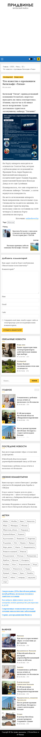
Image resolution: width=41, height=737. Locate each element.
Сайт (4, 312)
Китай (5, 577)
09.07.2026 (22, 371)
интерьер (21, 577)
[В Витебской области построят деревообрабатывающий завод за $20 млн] (9, 656)
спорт (5, 582)
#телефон (6, 569)
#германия (24, 530)
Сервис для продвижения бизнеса (17, 615)
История (19, 714)
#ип (15, 543)
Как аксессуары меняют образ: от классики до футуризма (27, 640)
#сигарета (25, 560)
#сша (35, 564)
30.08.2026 (22, 645)
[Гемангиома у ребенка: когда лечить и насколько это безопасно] (9, 401)
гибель (12, 577)
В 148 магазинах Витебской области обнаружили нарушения (27, 415)
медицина (31, 577)
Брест (22, 573)
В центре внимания (23, 682)
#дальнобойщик (9, 534)
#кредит (32, 543)
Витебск (30, 573)
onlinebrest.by (32, 218)
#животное (20, 538)
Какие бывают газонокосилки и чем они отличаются (28, 366)
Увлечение (20, 636)
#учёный (6, 573)
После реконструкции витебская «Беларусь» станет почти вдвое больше (26, 431)
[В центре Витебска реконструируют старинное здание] (9, 719)
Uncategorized (7, 77)
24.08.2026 (22, 404)
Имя (3, 296)
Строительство (21, 700)
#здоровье (7, 543)
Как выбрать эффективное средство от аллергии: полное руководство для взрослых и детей (20, 602)
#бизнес (24, 526)
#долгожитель (8, 538)
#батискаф (11, 222)
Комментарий (8, 269)
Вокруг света (19, 77)
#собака (6, 564)
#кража (23, 543)
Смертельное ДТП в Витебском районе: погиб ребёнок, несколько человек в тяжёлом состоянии (19, 593)
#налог (17, 547)
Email (4, 304)
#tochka (14, 521)
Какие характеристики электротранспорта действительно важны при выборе (27, 350)
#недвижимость (29, 547)
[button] (2, 59)
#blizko (5, 521)
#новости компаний (10, 551)
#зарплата (31, 538)
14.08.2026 (22, 357)
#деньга (21, 534)
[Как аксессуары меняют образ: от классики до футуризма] (9, 640)
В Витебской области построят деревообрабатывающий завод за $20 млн (28, 656)
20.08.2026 (22, 420)
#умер (27, 569)
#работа (6, 560)
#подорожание (8, 556)
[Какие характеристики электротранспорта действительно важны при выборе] (9, 350)
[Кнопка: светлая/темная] (31, 59)
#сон (14, 564)
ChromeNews (32, 732)
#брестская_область (10, 530)
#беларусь (14, 526)
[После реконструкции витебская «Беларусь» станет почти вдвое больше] (9, 432)
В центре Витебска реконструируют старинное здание (25, 719)
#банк (5, 526)
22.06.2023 (7, 87)
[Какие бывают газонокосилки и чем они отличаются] (9, 366)
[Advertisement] (20, 32)
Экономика (32, 651)
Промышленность (22, 651)
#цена (14, 573)
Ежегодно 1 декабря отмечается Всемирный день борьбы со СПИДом (19, 485)
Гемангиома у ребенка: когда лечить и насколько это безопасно (28, 399)
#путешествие (31, 556)
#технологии (17, 569)
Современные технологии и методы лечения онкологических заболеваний (18, 610)
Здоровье (20, 667)
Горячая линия (21, 684)
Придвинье (20, 5)
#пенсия (23, 551)
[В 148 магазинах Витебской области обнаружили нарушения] (9, 416)
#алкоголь (31, 521)
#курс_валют (7, 547)
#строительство (24, 564)
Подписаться (38, 59)
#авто (22, 521)
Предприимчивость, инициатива (27, 698)
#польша (20, 556)
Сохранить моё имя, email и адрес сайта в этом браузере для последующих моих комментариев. (21, 322)
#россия (15, 560)
